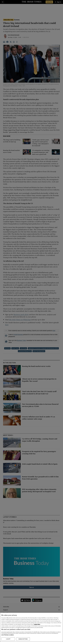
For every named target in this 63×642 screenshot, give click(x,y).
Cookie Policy (37, 624)
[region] (31, 627)
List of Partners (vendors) (7, 635)
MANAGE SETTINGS (23, 639)
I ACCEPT (8, 639)
